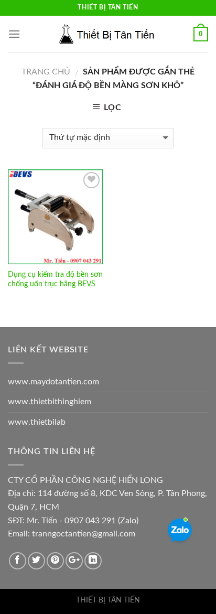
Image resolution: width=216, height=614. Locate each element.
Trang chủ (45, 72)
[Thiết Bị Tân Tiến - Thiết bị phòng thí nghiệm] (108, 34)
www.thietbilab (37, 422)
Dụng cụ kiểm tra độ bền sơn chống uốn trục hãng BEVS (55, 279)
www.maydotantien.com (53, 382)
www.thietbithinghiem (49, 401)
